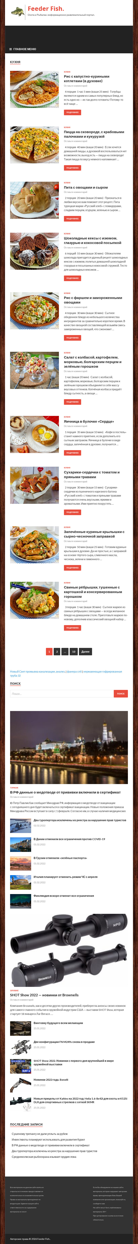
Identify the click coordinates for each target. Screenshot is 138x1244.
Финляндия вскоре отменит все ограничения (64, 895)
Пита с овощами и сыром (86, 187)
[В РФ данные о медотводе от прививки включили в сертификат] (69, 784)
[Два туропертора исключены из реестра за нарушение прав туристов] (20, 831)
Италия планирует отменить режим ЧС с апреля (65, 876)
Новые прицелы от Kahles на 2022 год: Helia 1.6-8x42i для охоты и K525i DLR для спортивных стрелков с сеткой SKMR (80, 1100)
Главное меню (24, 49)
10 (73, 651)
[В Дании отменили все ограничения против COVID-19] (20, 850)
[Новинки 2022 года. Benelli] (20, 1091)
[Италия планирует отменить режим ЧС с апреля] (20, 888)
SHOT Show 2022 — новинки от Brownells (44, 995)
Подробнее (72, 112)
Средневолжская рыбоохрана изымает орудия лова (44, 1156)
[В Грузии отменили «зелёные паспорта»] (20, 869)
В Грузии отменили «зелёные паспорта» (60, 857)
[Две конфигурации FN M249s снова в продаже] (20, 1053)
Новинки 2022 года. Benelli (51, 1079)
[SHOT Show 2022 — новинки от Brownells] (69, 987)
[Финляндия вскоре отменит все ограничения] (20, 907)
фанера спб (74, 671)
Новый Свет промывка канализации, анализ (37, 671)
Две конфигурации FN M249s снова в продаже (64, 1041)
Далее (85, 651)
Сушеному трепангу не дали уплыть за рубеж (40, 1133)
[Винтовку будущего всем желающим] (20, 1034)
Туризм (14, 788)
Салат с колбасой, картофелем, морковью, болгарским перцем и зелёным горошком (93, 361)
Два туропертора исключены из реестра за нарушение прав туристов (80, 820)
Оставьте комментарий (75, 85)
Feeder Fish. (46, 8)
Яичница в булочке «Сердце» (89, 421)
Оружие (14, 991)
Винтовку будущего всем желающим (58, 1022)
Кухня (67, 72)
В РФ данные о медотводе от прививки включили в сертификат (65, 792)
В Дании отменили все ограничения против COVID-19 (69, 839)
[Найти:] (69, 694)
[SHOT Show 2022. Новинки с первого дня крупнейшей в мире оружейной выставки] (20, 1072)
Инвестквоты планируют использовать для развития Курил (48, 1139)
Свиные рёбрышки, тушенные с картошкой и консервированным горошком (93, 591)
